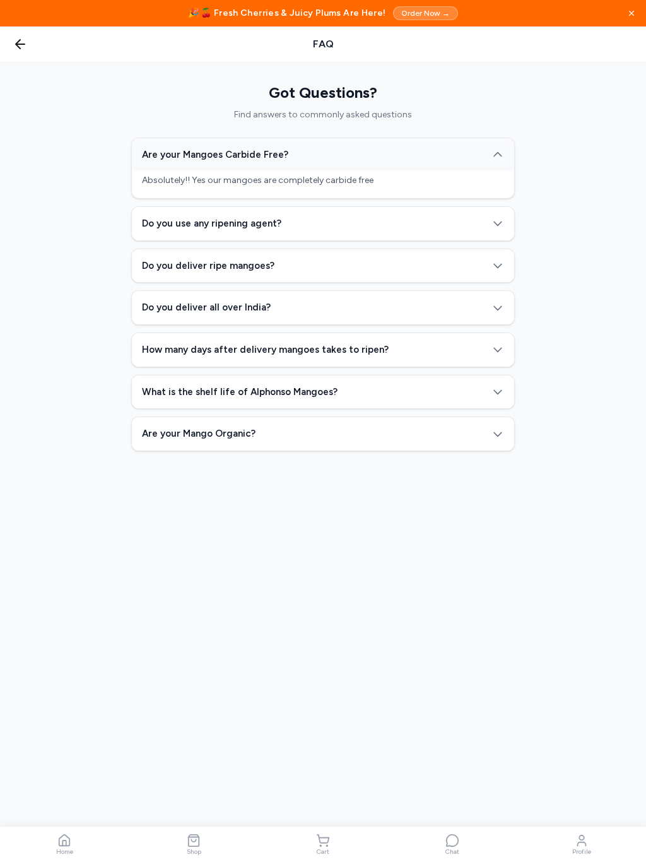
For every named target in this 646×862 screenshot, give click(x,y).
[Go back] (20, 44)
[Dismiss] (631, 13)
